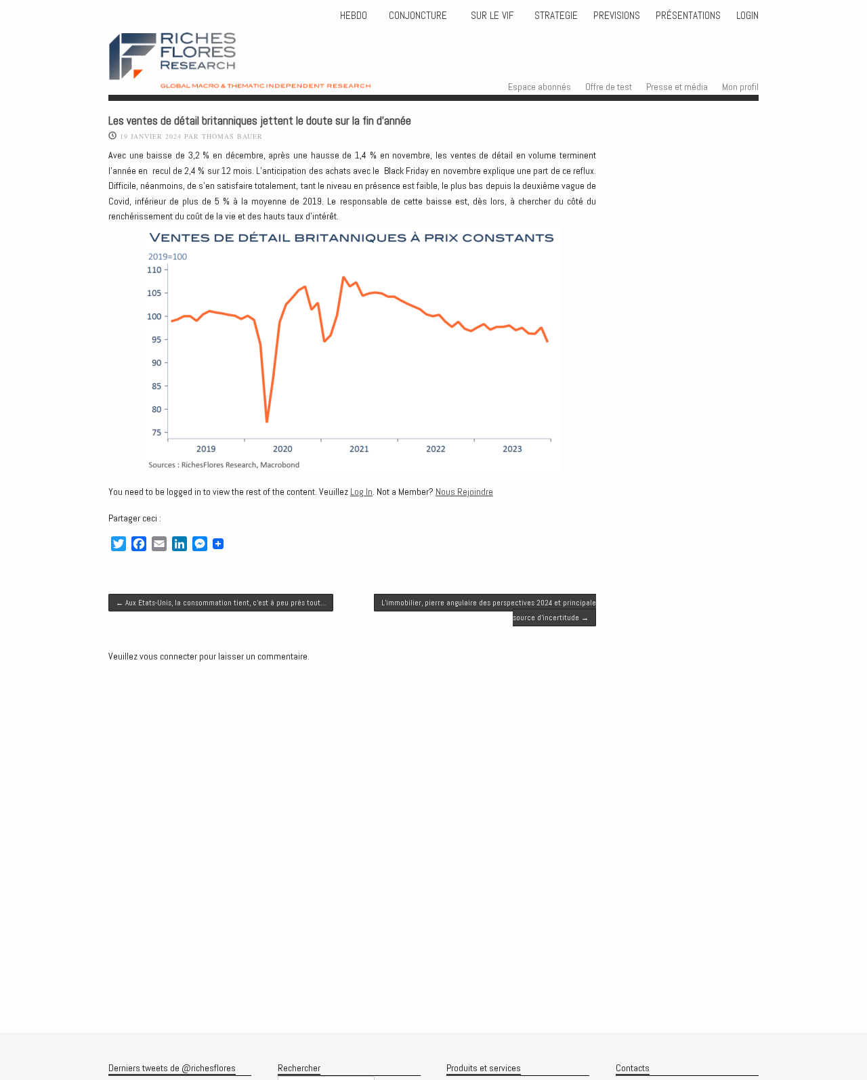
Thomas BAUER (232, 136)
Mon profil (740, 87)
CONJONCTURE (419, 15)
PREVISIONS (616, 15)
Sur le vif (490, 15)
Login (747, 15)
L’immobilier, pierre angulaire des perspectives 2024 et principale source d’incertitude (488, 610)
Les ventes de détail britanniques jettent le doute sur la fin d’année (259, 121)
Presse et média (677, 87)
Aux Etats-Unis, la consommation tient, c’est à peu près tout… (221, 602)
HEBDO (354, 15)
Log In (361, 491)
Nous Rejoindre (464, 491)
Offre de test (608, 87)
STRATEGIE (555, 15)
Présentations (688, 15)
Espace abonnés (539, 87)
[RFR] (264, 75)
